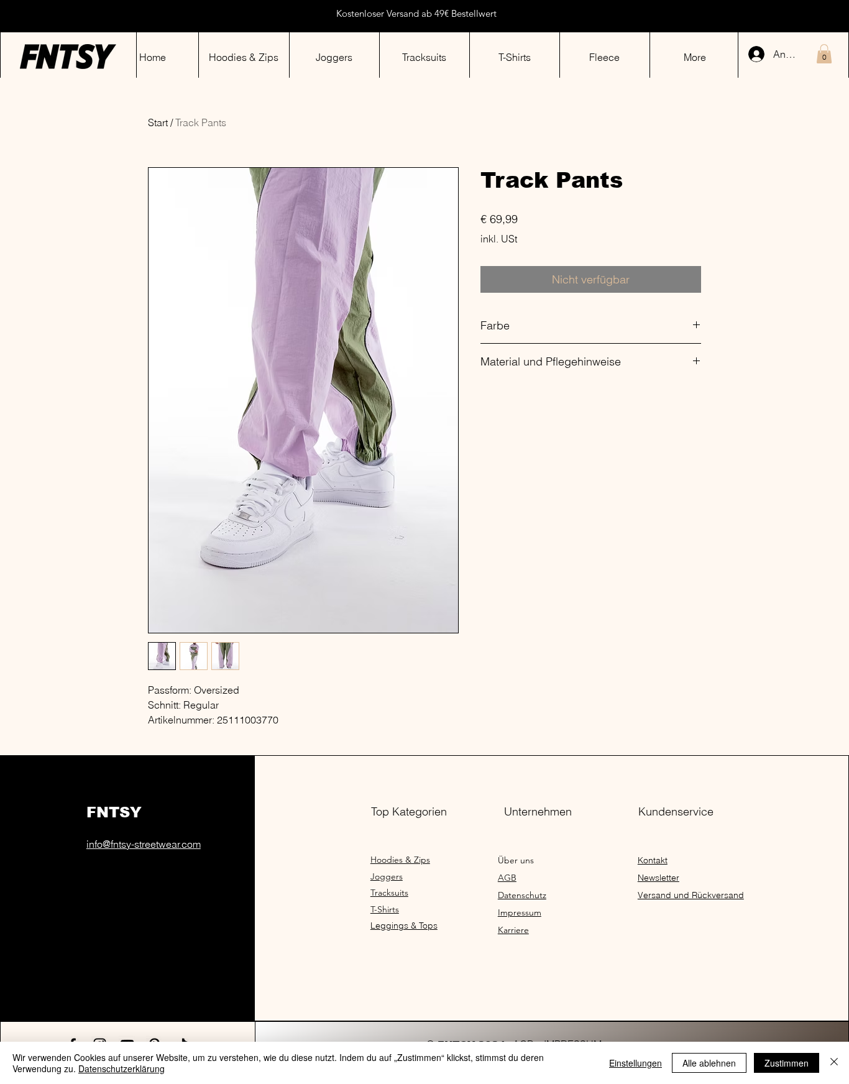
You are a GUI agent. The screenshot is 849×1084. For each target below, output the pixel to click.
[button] (824, 53)
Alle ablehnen (709, 1063)
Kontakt (653, 860)
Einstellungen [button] (635, 1063)
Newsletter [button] (658, 877)
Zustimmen (786, 1063)
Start (158, 122)
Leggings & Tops (404, 925)
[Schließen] (834, 1063)
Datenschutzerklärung (121, 1068)
